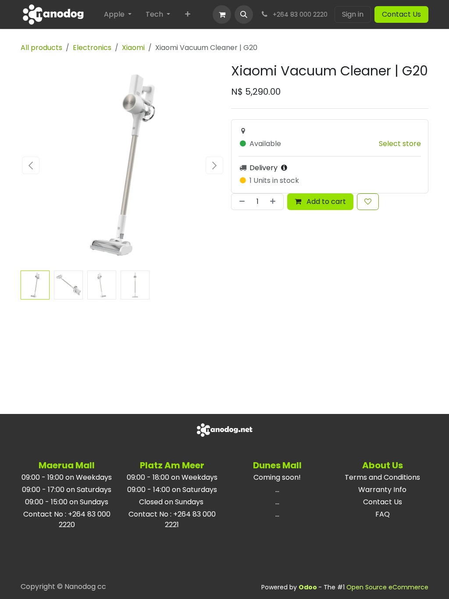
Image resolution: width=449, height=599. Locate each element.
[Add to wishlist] (368, 201)
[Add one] (274, 202)
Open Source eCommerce (387, 587)
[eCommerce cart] (222, 14)
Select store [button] (400, 144)
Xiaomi (133, 48)
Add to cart (325, 201)
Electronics (92, 48)
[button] (244, 14)
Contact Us (401, 14)
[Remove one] (240, 202)
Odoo (308, 587)
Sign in (352, 14)
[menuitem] (118, 14)
